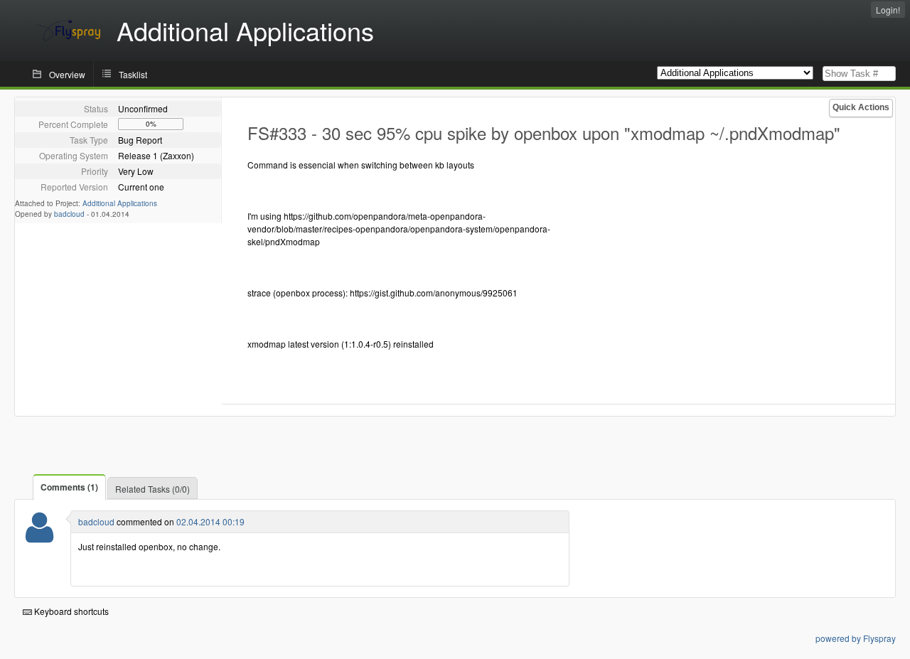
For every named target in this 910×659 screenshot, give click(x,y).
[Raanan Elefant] (39, 536)
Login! (888, 10)
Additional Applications (119, 203)
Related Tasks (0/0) (152, 489)
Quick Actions (861, 107)
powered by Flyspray (855, 638)
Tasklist (133, 74)
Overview (67, 74)
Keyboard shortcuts (70, 611)
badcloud (69, 214)
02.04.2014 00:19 (210, 521)
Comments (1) (69, 487)
